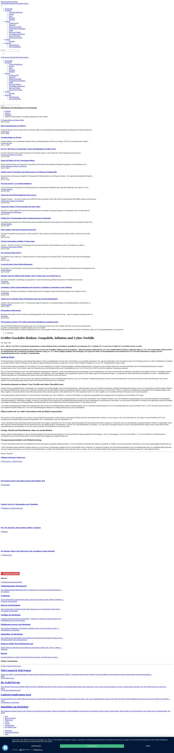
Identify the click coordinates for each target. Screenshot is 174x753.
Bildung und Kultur (15, 27)
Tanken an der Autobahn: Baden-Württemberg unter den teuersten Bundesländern (29, 299)
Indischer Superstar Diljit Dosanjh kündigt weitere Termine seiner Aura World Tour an (31, 276)
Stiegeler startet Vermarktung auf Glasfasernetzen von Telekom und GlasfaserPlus (29, 172)
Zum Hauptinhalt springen (9, 2)
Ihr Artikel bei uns (10, 727)
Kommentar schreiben (11, 573)
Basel (10, 16)
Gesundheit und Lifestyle (17, 34)
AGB (6, 734)
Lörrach (11, 14)
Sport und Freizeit (14, 36)
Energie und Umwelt (15, 38)
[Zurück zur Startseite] (14, 3)
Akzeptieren (92, 746)
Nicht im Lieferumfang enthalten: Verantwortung (18, 241)
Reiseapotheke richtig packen (11, 310)
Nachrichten (9, 9)
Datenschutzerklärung (12, 732)
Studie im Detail (7, 357)
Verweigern (36, 746)
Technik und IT (14, 23)
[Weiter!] (16, 477)
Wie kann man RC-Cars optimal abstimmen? (16, 183)
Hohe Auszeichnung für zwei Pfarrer (13, 126)
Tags (6, 716)
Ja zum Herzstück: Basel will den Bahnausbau (16, 264)
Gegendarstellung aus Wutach (11, 137)
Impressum (8, 730)
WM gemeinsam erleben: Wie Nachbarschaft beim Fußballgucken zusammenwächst (29, 322)
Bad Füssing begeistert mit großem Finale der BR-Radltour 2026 (23, 481)
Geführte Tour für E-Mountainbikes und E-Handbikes (19, 504)
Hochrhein (8, 10)
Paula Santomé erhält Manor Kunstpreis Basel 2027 (18, 230)
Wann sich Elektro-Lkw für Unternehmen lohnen (18, 160)
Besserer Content (10, 718)
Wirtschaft (12, 25)
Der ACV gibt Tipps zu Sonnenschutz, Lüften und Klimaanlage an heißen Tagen (28, 149)
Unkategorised (9, 725)
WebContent (9, 720)
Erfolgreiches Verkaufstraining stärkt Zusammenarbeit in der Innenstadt (26, 218)
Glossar (7, 723)
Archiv (7, 722)
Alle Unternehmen (15, 47)
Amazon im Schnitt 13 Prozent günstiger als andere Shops (20, 206)
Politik (11, 30)
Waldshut (12, 19)
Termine (7, 39)
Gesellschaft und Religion (17, 29)
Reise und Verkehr (15, 32)
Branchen (8, 43)
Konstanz (12, 18)
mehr (148, 746)
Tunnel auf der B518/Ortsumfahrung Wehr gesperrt (18, 195)
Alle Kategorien (14, 45)
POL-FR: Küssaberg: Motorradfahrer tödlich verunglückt (21, 528)
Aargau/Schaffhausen (16, 12)
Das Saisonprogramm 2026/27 (11, 253)
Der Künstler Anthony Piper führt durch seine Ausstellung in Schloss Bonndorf (28, 551)
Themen (7, 21)
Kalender (12, 41)
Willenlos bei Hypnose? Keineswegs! (13, 457)
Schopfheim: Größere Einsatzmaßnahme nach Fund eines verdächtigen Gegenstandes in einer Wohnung (36, 287)
